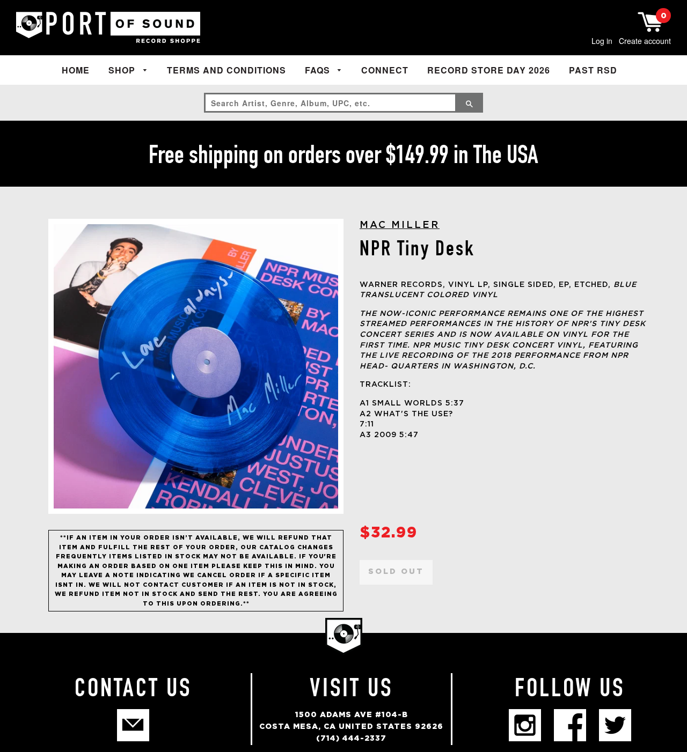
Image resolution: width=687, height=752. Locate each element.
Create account (645, 40)
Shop (123, 70)
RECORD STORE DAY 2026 (488, 70)
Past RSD (593, 70)
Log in (601, 40)
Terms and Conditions (226, 70)
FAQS (319, 70)
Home (76, 70)
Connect (384, 70)
